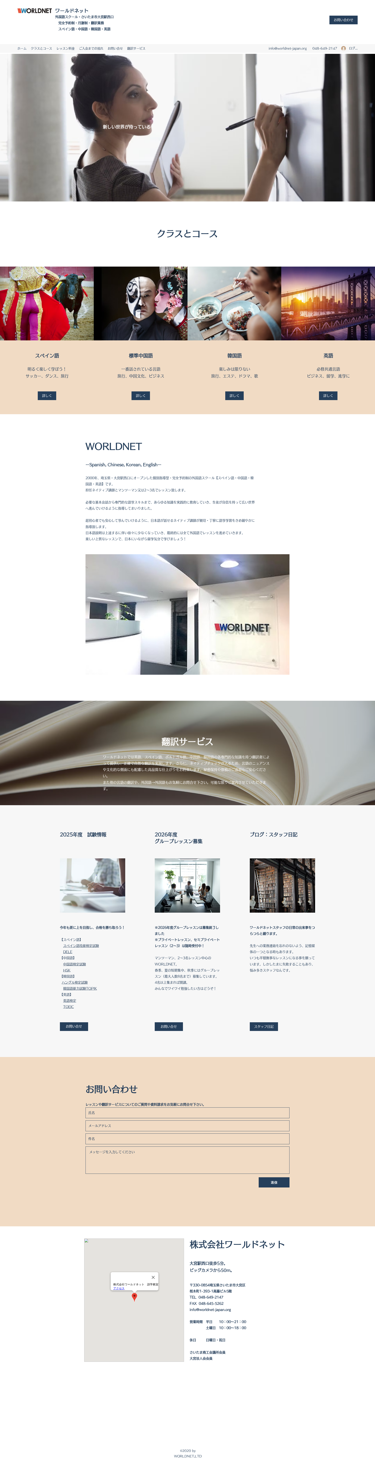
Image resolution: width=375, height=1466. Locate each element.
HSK (67, 970)
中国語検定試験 (74, 964)
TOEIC (68, 1006)
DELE (67, 951)
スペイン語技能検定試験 (81, 945)
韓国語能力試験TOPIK (80, 988)
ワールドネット (72, 10)
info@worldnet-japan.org (288, 48)
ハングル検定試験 (75, 982)
